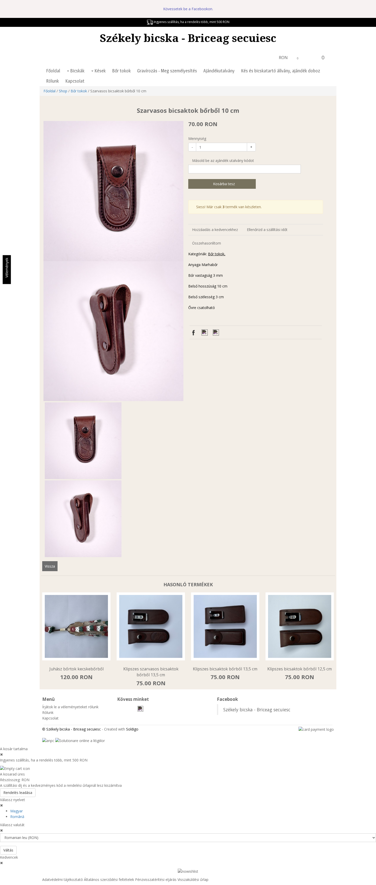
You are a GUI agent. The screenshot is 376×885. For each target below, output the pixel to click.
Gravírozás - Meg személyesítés (167, 70)
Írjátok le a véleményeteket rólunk (70, 706)
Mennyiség (197, 138)
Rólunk (52, 81)
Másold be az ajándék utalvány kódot (222, 160)
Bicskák (76, 70)
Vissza (50, 566)
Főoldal (53, 70)
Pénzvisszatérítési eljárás (155, 879)
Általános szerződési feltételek (109, 879)
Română (17, 816)
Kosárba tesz (223, 183)
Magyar (16, 811)
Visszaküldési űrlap (193, 879)
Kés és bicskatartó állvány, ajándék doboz (280, 70)
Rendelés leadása (17, 792)
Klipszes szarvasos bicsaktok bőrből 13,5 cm (151, 672)
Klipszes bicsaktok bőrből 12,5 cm (299, 669)
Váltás (8, 850)
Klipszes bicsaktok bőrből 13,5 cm (225, 669)
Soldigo (132, 729)
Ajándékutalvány (219, 70)
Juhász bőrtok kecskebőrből (76, 669)
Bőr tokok (121, 70)
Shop (63, 90)
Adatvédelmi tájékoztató (62, 879)
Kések (99, 70)
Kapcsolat (74, 81)
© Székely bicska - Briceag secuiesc (71, 729)
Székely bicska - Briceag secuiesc (188, 37)
